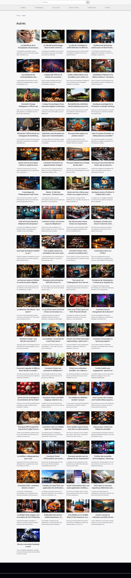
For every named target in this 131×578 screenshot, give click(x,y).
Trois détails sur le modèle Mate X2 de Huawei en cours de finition (78, 517)
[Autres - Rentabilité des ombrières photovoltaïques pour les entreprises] (77, 95)
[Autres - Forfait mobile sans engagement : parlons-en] (102, 359)
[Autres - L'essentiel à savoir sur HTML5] (102, 242)
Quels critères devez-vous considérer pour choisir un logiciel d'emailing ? (78, 77)
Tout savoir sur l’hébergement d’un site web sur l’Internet (78, 282)
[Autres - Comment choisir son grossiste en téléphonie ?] (53, 359)
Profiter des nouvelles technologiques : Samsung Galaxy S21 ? (103, 458)
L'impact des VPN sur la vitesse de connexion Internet (53, 77)
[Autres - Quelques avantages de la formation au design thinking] (102, 95)
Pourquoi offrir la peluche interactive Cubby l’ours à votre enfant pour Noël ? (28, 429)
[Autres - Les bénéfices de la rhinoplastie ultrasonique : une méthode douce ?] (28, 36)
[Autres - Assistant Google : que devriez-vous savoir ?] (28, 330)
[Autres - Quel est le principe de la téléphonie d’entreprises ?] (28, 212)
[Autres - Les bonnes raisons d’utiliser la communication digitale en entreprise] (28, 271)
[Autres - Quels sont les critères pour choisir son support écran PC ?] (77, 183)
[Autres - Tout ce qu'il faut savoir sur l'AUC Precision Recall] (77, 300)
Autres (107, 8)
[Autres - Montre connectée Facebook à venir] (28, 535)
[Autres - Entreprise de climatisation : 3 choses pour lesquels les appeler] (102, 271)
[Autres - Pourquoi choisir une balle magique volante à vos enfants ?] (53, 388)
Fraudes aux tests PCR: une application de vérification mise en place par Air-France (53, 488)
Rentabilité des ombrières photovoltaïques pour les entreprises (78, 106)
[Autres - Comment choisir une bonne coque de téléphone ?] (53, 212)
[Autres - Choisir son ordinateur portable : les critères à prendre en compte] (77, 359)
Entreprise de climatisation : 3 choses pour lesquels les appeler (103, 282)
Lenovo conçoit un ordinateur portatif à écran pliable (102, 517)
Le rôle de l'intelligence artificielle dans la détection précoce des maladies (78, 47)
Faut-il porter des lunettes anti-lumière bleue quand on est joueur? (103, 400)
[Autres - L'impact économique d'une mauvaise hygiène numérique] (53, 95)
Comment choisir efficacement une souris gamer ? (53, 458)
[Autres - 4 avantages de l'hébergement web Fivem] (28, 183)
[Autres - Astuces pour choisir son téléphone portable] (102, 418)
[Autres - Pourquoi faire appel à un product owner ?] (77, 124)
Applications (74, 8)
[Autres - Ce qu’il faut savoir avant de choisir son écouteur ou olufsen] (53, 300)
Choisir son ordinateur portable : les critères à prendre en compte (78, 370)
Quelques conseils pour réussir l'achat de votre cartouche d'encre (103, 223)
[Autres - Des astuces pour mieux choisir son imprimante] (77, 212)
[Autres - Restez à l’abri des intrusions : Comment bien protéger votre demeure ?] (53, 183)
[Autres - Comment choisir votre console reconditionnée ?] (77, 242)
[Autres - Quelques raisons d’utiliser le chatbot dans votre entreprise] (102, 183)
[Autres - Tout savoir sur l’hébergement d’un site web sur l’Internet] (77, 271)
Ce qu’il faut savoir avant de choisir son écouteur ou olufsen (53, 311)
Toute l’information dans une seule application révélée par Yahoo (77, 488)
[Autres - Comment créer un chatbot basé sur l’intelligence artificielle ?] (53, 418)
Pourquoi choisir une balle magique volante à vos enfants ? (53, 400)
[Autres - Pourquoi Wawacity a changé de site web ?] (77, 154)
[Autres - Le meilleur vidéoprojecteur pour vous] (28, 447)
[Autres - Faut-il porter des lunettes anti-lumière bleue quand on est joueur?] (102, 388)
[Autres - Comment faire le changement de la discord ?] (102, 300)
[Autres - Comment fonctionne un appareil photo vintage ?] (53, 154)
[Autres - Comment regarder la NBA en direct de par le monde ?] (28, 359)
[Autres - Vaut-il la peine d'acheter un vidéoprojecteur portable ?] (102, 124)
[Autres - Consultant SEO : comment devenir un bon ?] (28, 476)
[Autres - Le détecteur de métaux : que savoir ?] (28, 300)
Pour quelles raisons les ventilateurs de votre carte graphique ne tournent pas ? (53, 253)
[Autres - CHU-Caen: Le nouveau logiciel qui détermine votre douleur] (102, 476)
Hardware (92, 8)
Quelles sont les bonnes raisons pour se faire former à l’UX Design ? (102, 47)
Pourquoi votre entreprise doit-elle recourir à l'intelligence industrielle (53, 282)
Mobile (23, 8)
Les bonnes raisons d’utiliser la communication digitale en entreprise (28, 282)
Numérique (39, 8)
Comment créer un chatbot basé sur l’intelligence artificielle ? (53, 429)
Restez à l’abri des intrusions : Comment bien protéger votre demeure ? (53, 194)
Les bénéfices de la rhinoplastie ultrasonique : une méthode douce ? (28, 47)
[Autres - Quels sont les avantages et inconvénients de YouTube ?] (28, 388)
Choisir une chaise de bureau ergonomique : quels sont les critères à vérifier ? (78, 341)
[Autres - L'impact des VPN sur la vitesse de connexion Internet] (53, 65)
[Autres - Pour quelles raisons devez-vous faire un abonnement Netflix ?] (77, 418)
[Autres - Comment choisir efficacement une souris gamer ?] (53, 447)
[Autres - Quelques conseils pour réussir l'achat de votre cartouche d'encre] (102, 212)
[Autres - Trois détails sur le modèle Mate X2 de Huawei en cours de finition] (77, 506)
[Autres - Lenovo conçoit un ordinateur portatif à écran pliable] (102, 506)
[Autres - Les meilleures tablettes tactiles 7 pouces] (77, 388)
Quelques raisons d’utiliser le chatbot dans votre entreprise (103, 194)
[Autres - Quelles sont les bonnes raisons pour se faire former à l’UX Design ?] (102, 36)
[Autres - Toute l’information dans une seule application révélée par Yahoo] (77, 476)
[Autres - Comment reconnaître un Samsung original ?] (102, 330)
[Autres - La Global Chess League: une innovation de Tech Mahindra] (28, 506)
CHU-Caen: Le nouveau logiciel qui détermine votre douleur (103, 488)
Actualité (56, 8)
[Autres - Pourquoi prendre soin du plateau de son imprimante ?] (77, 447)
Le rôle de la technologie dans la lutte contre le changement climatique (53, 47)
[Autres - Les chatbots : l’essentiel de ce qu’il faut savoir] (53, 330)
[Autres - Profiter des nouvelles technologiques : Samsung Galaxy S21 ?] (102, 447)
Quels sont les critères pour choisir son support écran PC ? (78, 194)
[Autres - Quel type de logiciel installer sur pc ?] (28, 242)
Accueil (18, 15)
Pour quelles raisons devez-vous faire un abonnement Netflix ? (78, 429)
